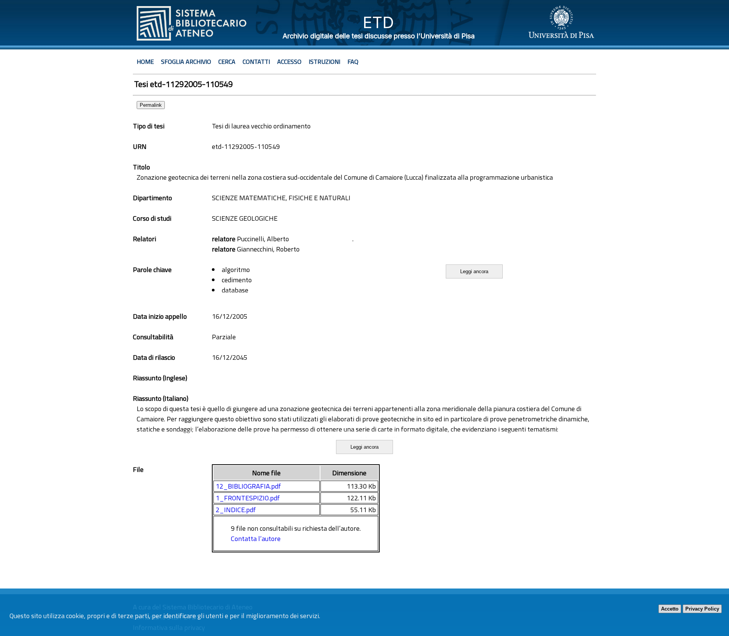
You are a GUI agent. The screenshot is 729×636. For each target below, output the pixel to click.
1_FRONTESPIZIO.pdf (248, 498)
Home (145, 61)
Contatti (256, 61)
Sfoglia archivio (186, 61)
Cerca (226, 61)
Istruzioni (324, 61)
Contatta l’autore (256, 538)
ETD (378, 22)
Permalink (151, 105)
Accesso (289, 61)
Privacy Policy (702, 609)
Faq (352, 61)
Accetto (670, 609)
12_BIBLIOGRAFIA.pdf (248, 486)
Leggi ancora (474, 271)
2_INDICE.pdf (236, 510)
